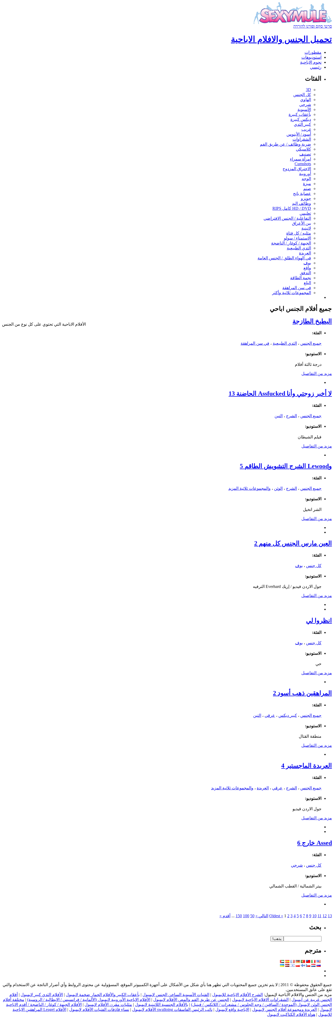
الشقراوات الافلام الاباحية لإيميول (260, 999)
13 (330, 916)
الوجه (306, 178)
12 (325, 916)
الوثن (278, 488)
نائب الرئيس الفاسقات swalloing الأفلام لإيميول (172, 1009)
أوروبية (305, 173)
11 (319, 916)
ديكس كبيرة (300, 119)
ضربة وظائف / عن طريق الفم (285, 144)
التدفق (305, 273)
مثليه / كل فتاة (298, 233)
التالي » (261, 916)
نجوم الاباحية (310, 62)
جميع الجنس (310, 343)
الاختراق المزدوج (297, 168)
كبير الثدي (302, 124)
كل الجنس (302, 94)
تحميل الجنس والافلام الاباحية (281, 39)
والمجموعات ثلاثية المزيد (249, 488)
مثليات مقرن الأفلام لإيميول (108, 1004)
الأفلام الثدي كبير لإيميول (42, 994)
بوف (307, 263)
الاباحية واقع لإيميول (232, 1009)
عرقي (270, 715)
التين (279, 416)
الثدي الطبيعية (299, 248)
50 (252, 916)
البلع (307, 283)
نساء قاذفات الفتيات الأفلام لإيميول (99, 1009)
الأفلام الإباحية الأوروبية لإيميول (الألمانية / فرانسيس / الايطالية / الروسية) (88, 999)
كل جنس (313, 565)
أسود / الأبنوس (299, 134)
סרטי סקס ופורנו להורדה (312, 26)
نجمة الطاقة (300, 278)
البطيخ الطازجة (312, 321)
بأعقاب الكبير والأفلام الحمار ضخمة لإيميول (103, 994)
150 (239, 916)
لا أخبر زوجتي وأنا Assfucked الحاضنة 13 (280, 393)
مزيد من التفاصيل (316, 373)
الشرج (291, 416)
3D (308, 89)
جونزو (306, 198)
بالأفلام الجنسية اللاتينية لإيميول (161, 1004)
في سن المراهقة (296, 287)
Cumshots (303, 164)
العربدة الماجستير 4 (306, 765)
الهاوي (305, 99)
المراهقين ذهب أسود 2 (302, 693)
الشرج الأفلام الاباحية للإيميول (237, 994)
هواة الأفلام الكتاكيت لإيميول (291, 1014)
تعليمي (305, 213)
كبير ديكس (287, 715)
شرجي (305, 104)
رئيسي (315, 67)
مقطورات (313, 52)
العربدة (305, 253)
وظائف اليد (301, 203)
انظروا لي (319, 620)
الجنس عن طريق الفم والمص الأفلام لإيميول (191, 999)
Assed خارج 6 (314, 842)
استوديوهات (311, 57)
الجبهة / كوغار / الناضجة (291, 243)
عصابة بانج (302, 193)
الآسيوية (304, 109)
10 (314, 916)
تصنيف (305, 154)
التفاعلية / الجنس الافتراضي (287, 218)
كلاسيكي (303, 149)
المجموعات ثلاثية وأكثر (291, 292)
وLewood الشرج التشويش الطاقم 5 (286, 466)
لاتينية (306, 228)
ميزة (307, 183)
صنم (307, 188)
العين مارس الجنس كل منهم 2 (293, 543)
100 (246, 916)
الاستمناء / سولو (297, 238)
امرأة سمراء (300, 159)
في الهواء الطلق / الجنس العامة (284, 258)
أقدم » (224, 916)
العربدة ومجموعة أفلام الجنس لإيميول (284, 1009)
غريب (306, 129)
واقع (307, 268)
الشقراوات (302, 139)
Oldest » (276, 916)
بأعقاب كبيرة (300, 114)
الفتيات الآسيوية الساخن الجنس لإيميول (175, 994)
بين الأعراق (301, 223)
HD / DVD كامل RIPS (291, 208)
